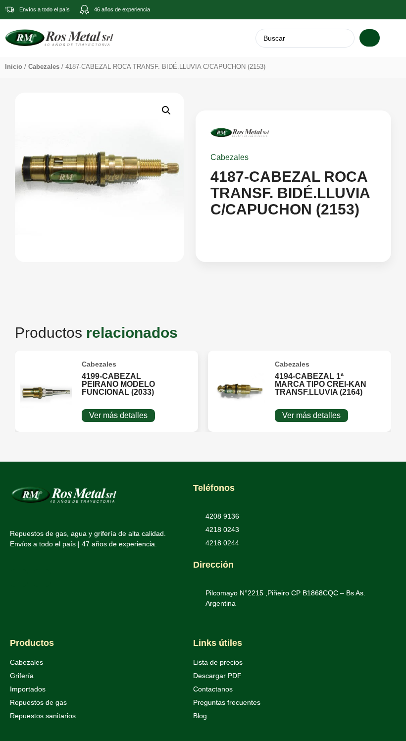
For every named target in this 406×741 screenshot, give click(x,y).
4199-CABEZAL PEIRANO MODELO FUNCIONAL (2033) (118, 384)
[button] (392, 38)
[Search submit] (369, 38)
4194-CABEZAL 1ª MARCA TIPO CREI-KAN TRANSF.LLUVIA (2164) (320, 384)
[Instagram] (42, 578)
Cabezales (43, 66)
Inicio (13, 66)
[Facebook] (19, 578)
